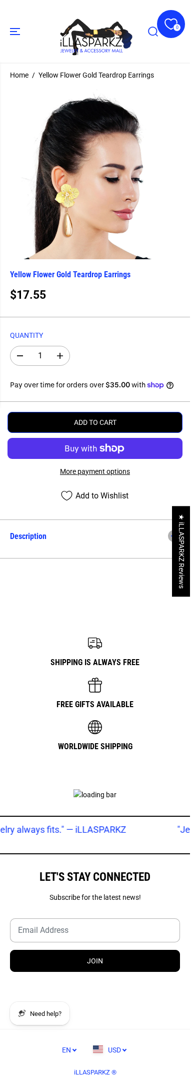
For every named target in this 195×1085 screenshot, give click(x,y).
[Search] (153, 32)
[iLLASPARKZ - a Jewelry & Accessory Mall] (95, 31)
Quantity (26, 335)
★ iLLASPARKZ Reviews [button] (182, 551)
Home (19, 75)
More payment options (95, 471)
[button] (16, 31)
